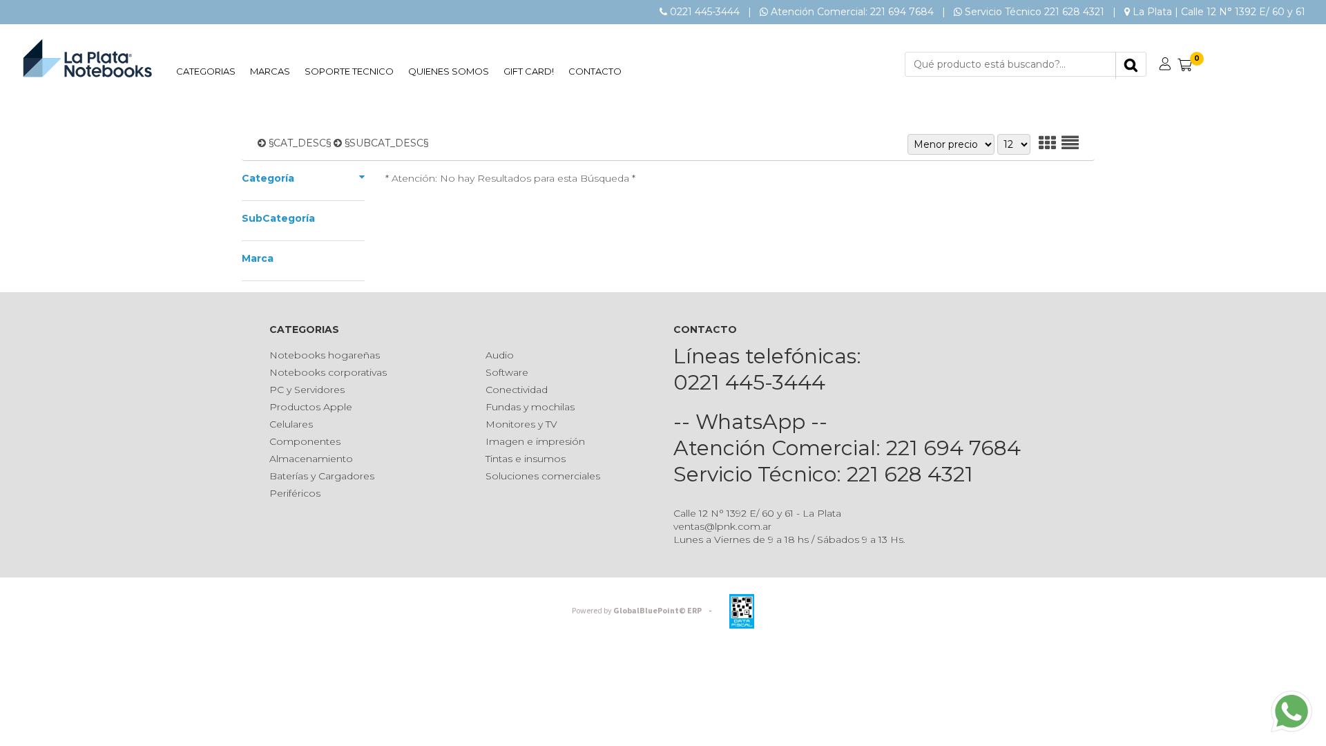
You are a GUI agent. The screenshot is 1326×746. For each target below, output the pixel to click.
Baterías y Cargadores (321, 476)
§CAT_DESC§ (300, 143)
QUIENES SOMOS (448, 71)
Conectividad (517, 389)
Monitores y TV (521, 424)
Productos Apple (310, 407)
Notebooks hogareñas (324, 355)
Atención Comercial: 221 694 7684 (852, 12)
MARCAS (270, 71)
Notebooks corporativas (328, 372)
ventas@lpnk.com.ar (722, 526)
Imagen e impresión (535, 441)
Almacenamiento (311, 458)
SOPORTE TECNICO (349, 71)
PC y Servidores (307, 389)
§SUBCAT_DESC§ (386, 143)
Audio (500, 355)
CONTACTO (595, 71)
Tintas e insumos (526, 458)
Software (507, 372)
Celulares (291, 424)
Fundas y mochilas (530, 407)
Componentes (304, 441)
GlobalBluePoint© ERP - (643, 611)
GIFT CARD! (528, 71)
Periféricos (294, 493)
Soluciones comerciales (543, 476)
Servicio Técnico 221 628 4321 (1034, 12)
